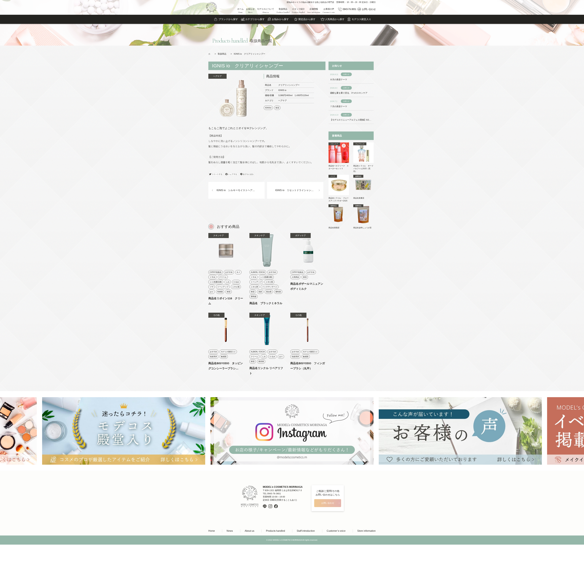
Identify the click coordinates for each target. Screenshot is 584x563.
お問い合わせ (369, 9)
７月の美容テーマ (338, 106)
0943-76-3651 (349, 9)
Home (211, 531)
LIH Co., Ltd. (296, 549)
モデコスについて (265, 11)
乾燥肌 (220, 292)
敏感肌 (223, 357)
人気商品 (295, 277)
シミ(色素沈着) (216, 282)
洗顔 (260, 292)
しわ (227, 282)
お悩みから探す (280, 19)
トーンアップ (222, 287)
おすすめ (229, 272)
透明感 (253, 296)
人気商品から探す (334, 19)
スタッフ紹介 (298, 11)
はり (211, 292)
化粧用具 (213, 357)
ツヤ (211, 287)
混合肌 (268, 292)
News (230, 531)
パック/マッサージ (269, 287)
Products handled (275, 531)
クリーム (222, 277)
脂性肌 (278, 292)
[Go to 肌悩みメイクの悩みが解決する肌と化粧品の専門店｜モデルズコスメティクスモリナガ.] (210, 54)
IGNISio (268, 108)
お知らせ (250, 11)
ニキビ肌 (236, 287)
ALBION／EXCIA (258, 272)
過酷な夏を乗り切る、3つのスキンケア (348, 93)
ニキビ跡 (254, 287)
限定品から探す (306, 19)
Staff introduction (306, 531)
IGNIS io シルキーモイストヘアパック (238, 190)
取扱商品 (282, 11)
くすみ (212, 277)
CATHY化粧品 (215, 272)
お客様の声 (329, 11)
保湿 (277, 108)
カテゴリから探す (255, 19)
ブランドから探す (228, 19)
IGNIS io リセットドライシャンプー (295, 190)
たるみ (236, 282)
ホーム (240, 11)
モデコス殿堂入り (361, 19)
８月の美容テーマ (338, 79)
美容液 (261, 361)
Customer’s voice (336, 531)
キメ (238, 272)
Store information (366, 531)
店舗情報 (313, 11)
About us (249, 531)
